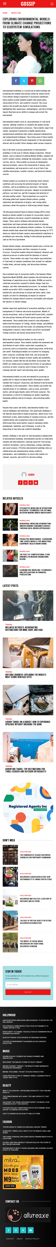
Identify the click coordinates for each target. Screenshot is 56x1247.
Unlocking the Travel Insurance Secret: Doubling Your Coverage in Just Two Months (26, 1103)
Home (5, 12)
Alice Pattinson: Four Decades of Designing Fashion (24, 1037)
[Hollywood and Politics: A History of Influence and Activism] (10, 898)
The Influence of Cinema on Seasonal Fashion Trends (25, 1127)
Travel (8, 624)
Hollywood (25, 852)
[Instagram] (25, 482)
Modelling (16, 12)
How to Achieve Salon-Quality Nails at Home (21, 1114)
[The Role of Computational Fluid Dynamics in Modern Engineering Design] (10, 555)
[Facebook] (16, 81)
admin (31, 474)
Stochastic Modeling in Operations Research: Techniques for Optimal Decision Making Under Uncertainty (36, 510)
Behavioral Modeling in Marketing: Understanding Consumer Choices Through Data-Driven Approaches (35, 526)
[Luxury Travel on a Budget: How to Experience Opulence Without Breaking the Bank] (28, 700)
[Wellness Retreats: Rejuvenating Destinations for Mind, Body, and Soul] (28, 605)
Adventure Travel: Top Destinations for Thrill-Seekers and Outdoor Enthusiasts (25, 770)
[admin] (24, 474)
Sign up (28, 992)
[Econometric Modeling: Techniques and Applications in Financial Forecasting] (10, 571)
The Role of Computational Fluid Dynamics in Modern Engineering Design (35, 556)
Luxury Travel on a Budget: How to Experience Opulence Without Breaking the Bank (27, 723)
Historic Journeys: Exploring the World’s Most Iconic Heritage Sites (25, 676)
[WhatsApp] (40, 81)
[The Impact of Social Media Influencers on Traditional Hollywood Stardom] (10, 942)
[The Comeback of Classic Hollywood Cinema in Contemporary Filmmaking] (10, 855)
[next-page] (8, 957)
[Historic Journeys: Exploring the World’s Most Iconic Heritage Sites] (28, 653)
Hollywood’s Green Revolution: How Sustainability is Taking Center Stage (36, 878)
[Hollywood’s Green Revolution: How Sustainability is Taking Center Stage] (10, 877)
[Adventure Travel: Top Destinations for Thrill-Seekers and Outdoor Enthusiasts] (28, 747)
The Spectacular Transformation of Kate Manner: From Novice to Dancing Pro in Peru (26, 1109)
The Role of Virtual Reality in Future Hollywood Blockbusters (35, 921)
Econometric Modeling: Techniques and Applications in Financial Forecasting (36, 572)
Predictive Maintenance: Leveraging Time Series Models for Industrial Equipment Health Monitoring (36, 541)
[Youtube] (36, 482)
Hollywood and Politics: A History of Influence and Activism (36, 899)
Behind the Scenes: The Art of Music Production (23, 1072)
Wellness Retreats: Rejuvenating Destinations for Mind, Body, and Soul (24, 628)
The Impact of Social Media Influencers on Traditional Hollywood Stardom (31, 943)
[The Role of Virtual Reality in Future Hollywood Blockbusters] (10, 920)
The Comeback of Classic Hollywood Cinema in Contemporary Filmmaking (35, 856)
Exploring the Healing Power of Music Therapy (22, 1062)
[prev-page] (4, 957)
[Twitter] (24, 81)
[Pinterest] (32, 81)
